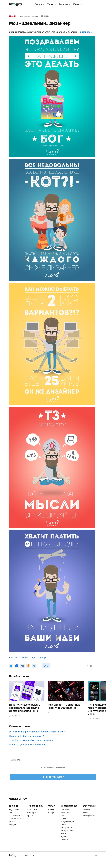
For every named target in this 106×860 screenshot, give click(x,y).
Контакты (29, 855)
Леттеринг (32, 810)
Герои (63, 824)
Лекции (12, 824)
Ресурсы (63, 4)
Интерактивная (68, 830)
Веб (10, 813)
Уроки (50, 4)
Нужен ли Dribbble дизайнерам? (26, 736)
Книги (76, 4)
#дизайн (13, 657)
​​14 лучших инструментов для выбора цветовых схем (37, 731)
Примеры (31, 813)
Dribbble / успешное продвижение (27, 744)
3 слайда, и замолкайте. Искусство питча (31, 740)
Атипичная (65, 813)
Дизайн (12, 16)
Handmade (65, 810)
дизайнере (86, 31)
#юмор (42, 657)
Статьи (38, 4)
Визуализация (67, 821)
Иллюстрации (15, 816)
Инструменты (15, 819)
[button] (96, 4)
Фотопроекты (89, 816)
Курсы (64, 836)
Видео (63, 819)
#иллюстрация (28, 657)
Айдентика (14, 810)
